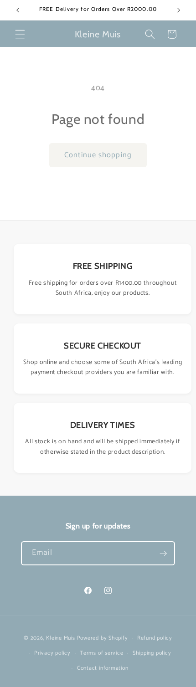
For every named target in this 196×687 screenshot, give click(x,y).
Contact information (103, 668)
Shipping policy (152, 653)
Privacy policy (52, 653)
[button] (20, 34)
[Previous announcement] (18, 10)
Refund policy (154, 638)
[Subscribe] (163, 553)
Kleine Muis (60, 638)
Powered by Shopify (102, 638)
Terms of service (101, 653)
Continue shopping (98, 155)
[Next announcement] (179, 10)
